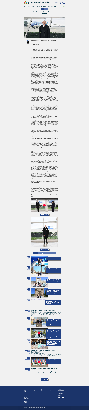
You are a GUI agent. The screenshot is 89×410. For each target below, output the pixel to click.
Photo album (25, 402)
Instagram (58, 397)
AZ (62, 2)
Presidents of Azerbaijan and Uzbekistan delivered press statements (52, 361)
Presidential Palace (51, 389)
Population (25, 390)
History (24, 388)
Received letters (59, 388)
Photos (41, 391)
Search (64, 6)
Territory (25, 389)
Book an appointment (60, 392)
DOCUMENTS (28, 6)
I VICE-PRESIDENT (43, 6)
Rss (64, 3)
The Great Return (25, 395)
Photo (57, 2)
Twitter (63, 3)
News (41, 390)
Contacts (50, 390)
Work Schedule (34, 388)
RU (64, 2)
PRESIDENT (38, 6)
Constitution (25, 391)
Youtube (60, 3)
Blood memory (25, 396)
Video (60, 2)
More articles (45, 379)
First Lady (34, 390)
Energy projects (25, 397)
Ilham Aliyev (31, 4)
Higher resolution (44, 214)
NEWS (25, 6)
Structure (50, 388)
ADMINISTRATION (50, 6)
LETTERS (55, 6)
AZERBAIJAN (33, 6)
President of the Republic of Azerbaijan (39, 2)
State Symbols (25, 392)
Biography (34, 389)
